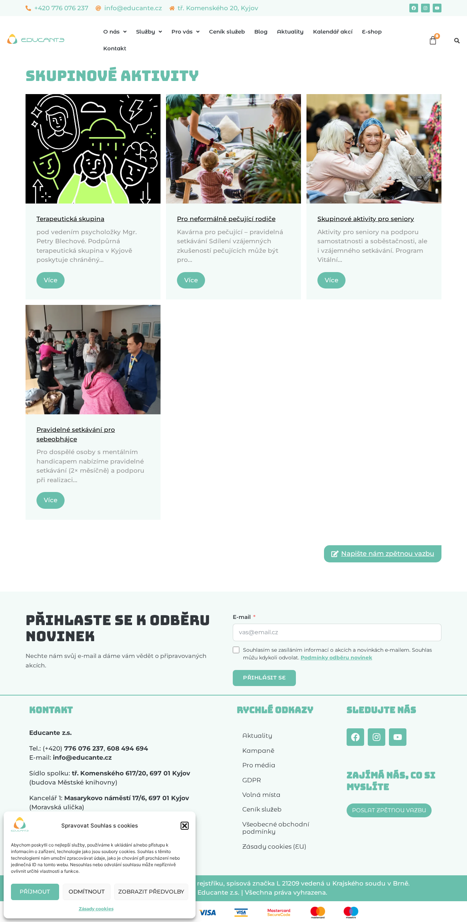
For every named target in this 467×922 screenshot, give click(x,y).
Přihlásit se (264, 677)
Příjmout (35, 891)
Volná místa (261, 794)
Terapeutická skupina (70, 218)
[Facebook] (413, 8)
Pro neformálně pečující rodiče (226, 218)
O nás (111, 31)
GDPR (251, 780)
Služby (145, 31)
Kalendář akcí (332, 31)
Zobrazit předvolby (151, 891)
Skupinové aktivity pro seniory (365, 218)
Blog (260, 31)
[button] (184, 825)
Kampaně (258, 750)
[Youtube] (437, 8)
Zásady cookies (96, 908)
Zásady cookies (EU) (274, 846)
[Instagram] (425, 8)
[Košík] (433, 40)
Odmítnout (87, 891)
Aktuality (290, 31)
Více (50, 280)
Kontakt (114, 48)
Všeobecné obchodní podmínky (275, 828)
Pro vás (182, 31)
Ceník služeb (227, 31)
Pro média (258, 765)
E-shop (372, 31)
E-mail (242, 616)
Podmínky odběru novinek (336, 657)
